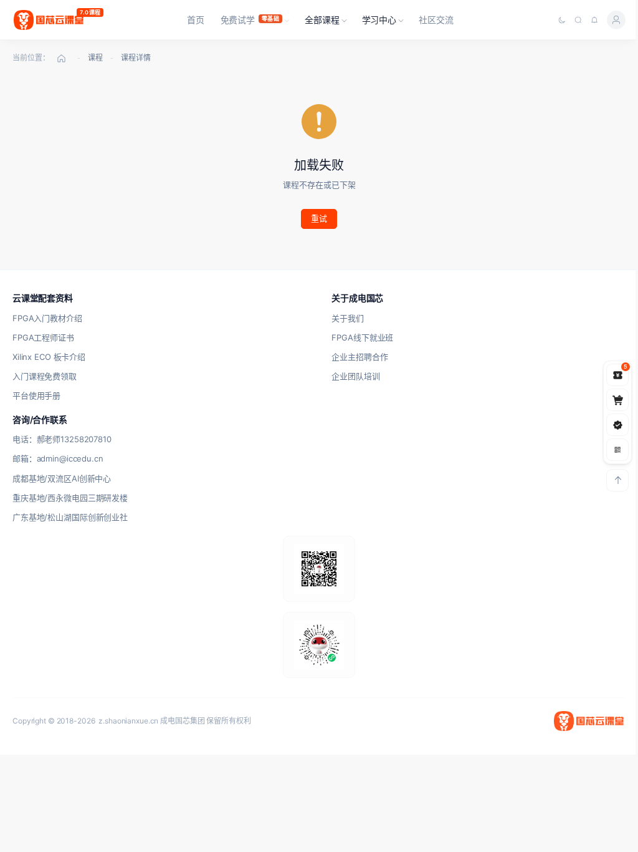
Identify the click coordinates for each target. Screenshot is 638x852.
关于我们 (347, 318)
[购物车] (617, 400)
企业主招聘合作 (359, 357)
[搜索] (578, 19)
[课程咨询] (617, 449)
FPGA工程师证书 (43, 337)
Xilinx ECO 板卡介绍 (48, 357)
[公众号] (617, 425)
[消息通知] (594, 19)
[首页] (61, 58)
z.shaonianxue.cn (128, 720)
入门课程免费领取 (44, 376)
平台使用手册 (36, 395)
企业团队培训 (355, 376)
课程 (95, 57)
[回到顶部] (617, 480)
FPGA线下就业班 (362, 337)
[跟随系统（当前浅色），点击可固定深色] (562, 19)
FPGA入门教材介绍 (47, 318)
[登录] (616, 20)
